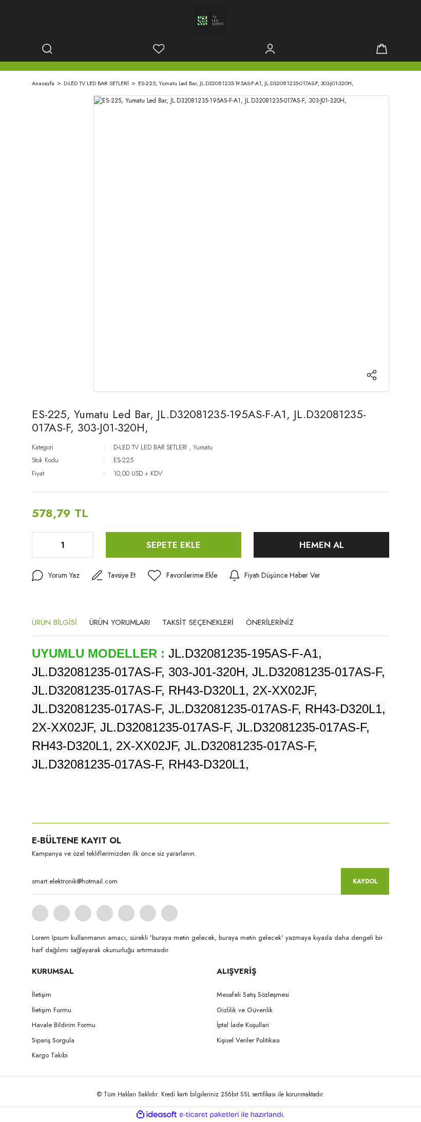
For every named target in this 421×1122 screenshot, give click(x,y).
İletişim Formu (51, 1010)
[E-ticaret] (209, 1114)
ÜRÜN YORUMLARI (119, 622)
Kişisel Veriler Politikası (248, 1040)
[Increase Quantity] (84, 545)
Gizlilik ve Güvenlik (245, 1010)
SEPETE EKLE (173, 545)
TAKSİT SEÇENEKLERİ (198, 622)
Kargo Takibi (50, 1055)
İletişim (41, 994)
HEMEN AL (321, 545)
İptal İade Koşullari (243, 1025)
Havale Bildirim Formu (63, 1025)
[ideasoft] (156, 1114)
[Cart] (381, 48)
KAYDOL (365, 881)
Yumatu (203, 447)
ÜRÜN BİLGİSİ (54, 622)
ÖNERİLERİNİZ (270, 622)
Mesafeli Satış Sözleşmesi (253, 994)
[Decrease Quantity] (40, 545)
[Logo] (210, 20)
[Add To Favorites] (182, 575)
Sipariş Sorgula (53, 1040)
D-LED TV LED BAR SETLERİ (150, 447)
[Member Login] (270, 48)
